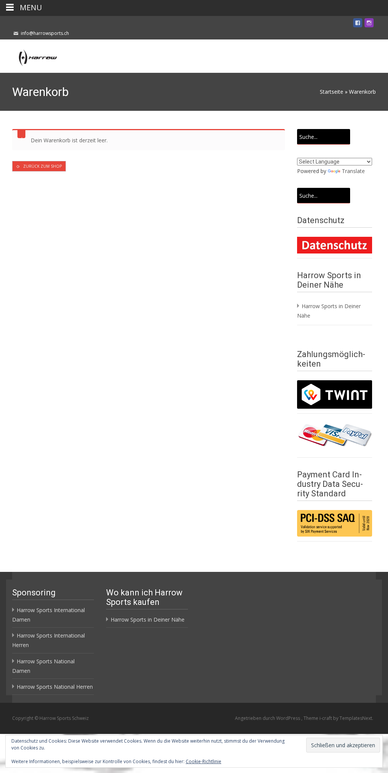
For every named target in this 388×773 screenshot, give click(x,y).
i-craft (326, 718)
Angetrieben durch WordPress (268, 718)
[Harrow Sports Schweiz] (31, 54)
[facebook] (357, 24)
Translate (353, 171)
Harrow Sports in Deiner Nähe (148, 619)
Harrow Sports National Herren (55, 686)
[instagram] (369, 24)
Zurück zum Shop (42, 166)
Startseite (331, 91)
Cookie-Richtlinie (203, 761)
